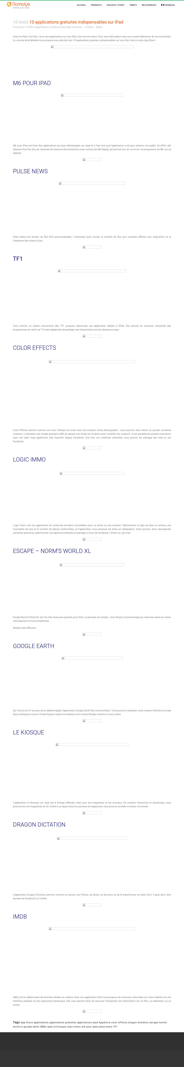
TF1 (115, 1026)
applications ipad (87, 1022)
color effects (119, 1022)
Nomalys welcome (72, 27)
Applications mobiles (46, 27)
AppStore (104, 1022)
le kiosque (60, 1026)
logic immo (74, 1026)
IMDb (43, 1026)
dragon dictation (138, 1022)
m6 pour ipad (90, 1026)
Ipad (50, 1026)
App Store (27, 1022)
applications (41, 1022)
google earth (31, 1026)
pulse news (105, 1026)
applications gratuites (63, 1022)
